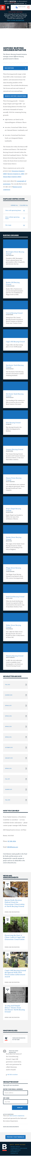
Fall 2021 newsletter (12, 1074)
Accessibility (15, 1151)
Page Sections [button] (9, 68)
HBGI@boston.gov (12, 847)
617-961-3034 (12, 841)
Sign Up (20, 1107)
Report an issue (17, 1144)
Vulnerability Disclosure (19, 1148)
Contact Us (14, 1153)
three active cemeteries (17, 1115)
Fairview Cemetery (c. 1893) (15, 173)
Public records (16, 1150)
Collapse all (24, 205)
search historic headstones (15, 96)
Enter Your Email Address (13, 1089)
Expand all (14, 205)
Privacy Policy (15, 1146)
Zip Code (6, 1098)
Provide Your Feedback (15, 1137)
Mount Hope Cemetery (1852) (12, 176)
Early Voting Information (15, 20)
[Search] (28, 7)
